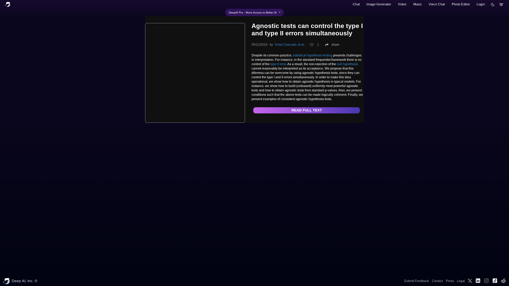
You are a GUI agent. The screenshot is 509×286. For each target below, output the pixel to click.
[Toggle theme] (493, 4)
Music (417, 4)
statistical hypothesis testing (312, 55)
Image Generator (378, 4)
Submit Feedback (416, 281)
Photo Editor (461, 4)
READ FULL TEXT (306, 110)
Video (402, 4)
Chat (356, 4)
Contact (437, 281)
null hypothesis (347, 64)
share (335, 44)
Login (481, 4)
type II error (278, 64)
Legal (461, 281)
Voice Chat (437, 4)
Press (450, 281)
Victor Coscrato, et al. (290, 44)
